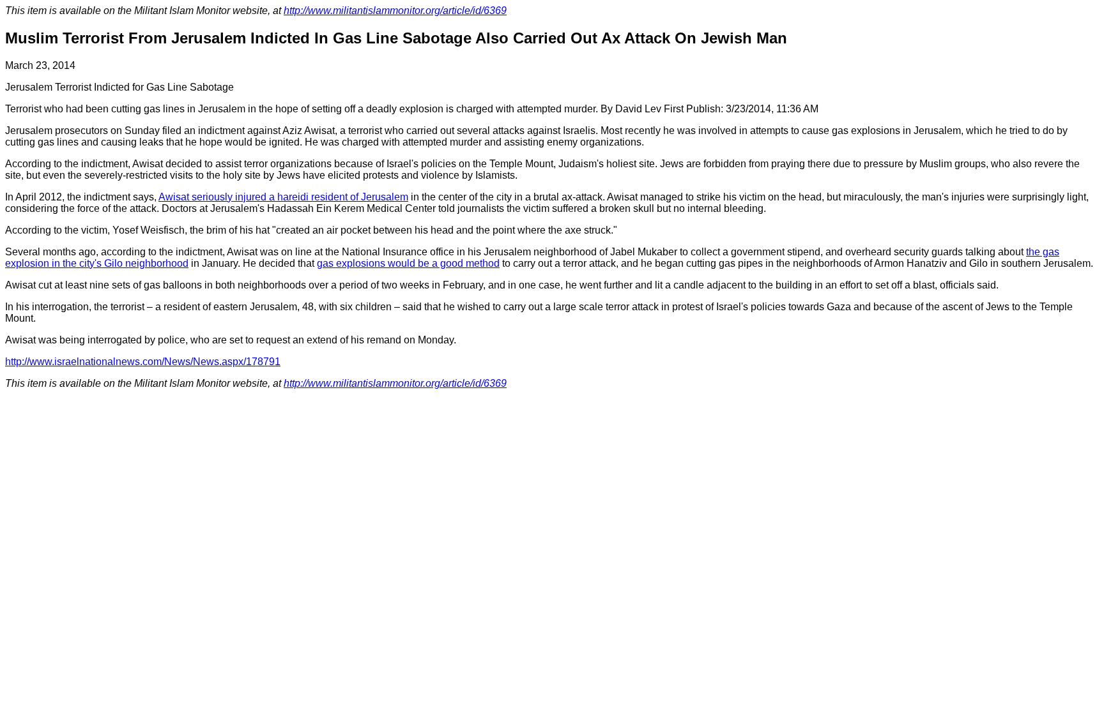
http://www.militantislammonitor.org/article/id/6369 (395, 10)
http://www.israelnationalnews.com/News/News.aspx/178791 (142, 361)
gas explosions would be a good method (408, 263)
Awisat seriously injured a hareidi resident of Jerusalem (283, 196)
